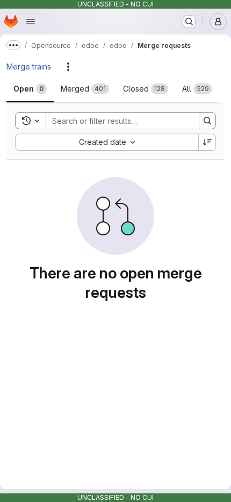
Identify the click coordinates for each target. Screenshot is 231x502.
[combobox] (106, 142)
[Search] (207, 120)
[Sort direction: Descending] (207, 142)
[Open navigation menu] (30, 21)
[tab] (30, 88)
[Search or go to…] (189, 21)
